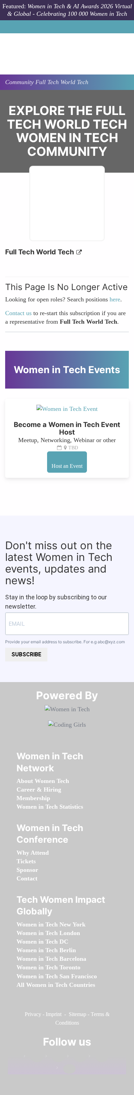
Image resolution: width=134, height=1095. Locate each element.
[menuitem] (42, 780)
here (115, 299)
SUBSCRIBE (26, 654)
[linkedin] (55, 1057)
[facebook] (33, 1057)
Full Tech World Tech (40, 252)
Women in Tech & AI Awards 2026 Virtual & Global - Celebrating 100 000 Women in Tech (69, 10)
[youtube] (66, 1069)
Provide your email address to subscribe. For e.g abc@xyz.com (65, 641)
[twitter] (98, 1057)
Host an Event (67, 466)
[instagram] (76, 1057)
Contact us (18, 313)
